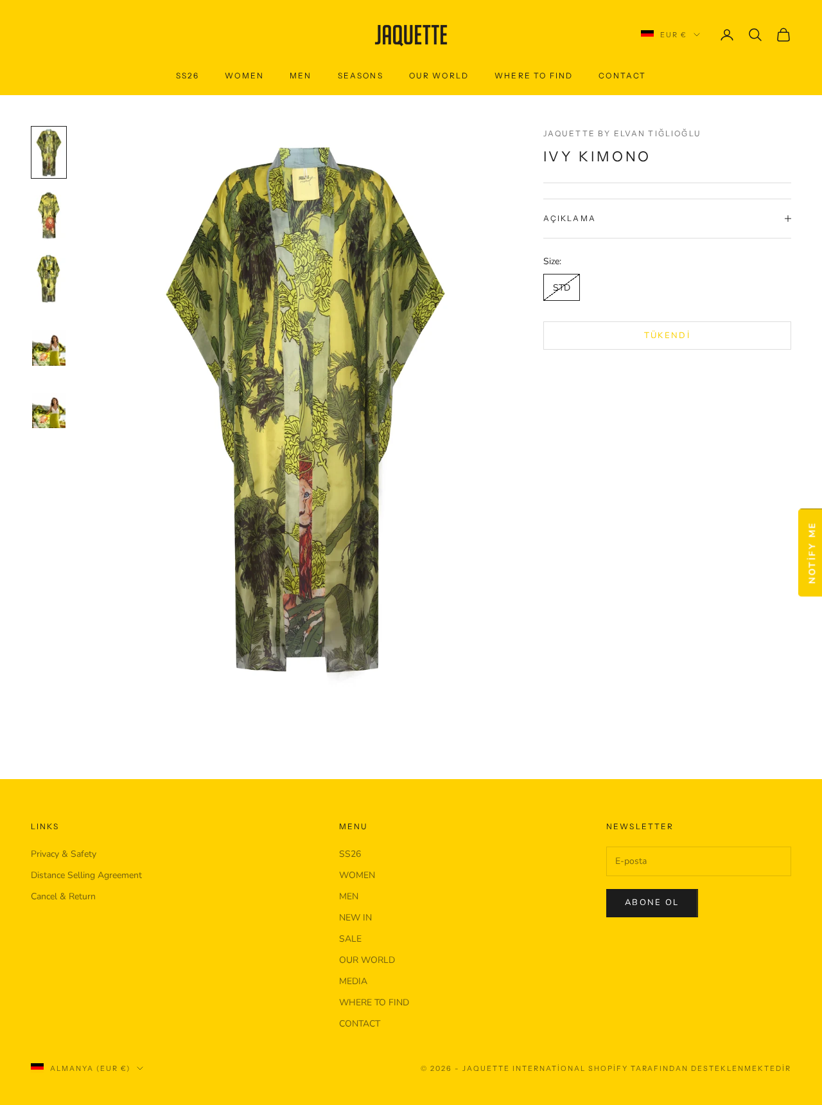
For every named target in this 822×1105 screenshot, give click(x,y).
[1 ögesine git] (49, 152)
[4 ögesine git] (49, 341)
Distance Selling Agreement (86, 875)
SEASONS (360, 75)
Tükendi (667, 335)
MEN (348, 896)
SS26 (188, 75)
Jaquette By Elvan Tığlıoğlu (622, 133)
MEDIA (353, 981)
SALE (350, 939)
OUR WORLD (439, 75)
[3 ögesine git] (49, 278)
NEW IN (355, 918)
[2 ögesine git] (49, 215)
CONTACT (622, 75)
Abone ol (652, 902)
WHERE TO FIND (533, 75)
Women (244, 75)
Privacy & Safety (63, 854)
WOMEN (357, 875)
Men (300, 75)
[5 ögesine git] (49, 403)
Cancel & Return (63, 896)
